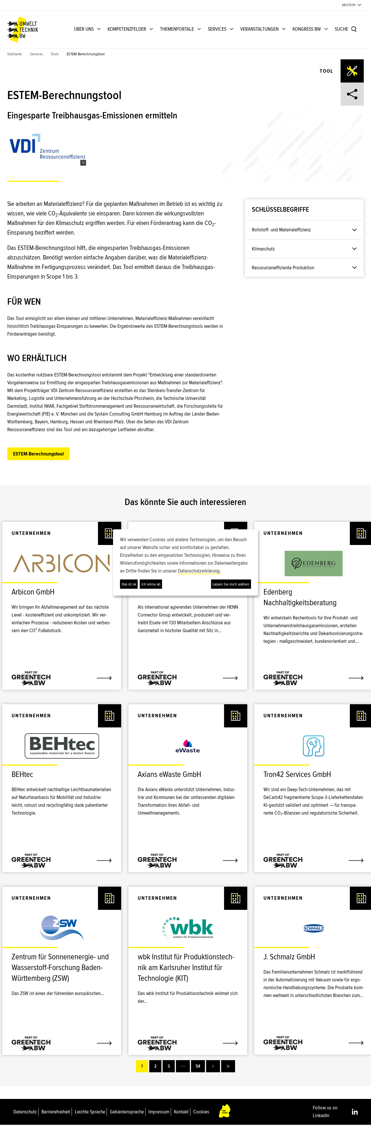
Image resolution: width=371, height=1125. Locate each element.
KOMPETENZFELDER (127, 29)
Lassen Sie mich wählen (230, 584)
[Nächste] (213, 1066)
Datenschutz (25, 1111)
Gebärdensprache (127, 1111)
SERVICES (217, 29)
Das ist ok (129, 584)
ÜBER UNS (84, 29)
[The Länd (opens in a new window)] (225, 1112)
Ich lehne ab (151, 584)
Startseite (14, 54)
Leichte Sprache (90, 1111)
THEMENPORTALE (177, 29)
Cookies (201, 1111)
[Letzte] (228, 1066)
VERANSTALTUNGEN (259, 29)
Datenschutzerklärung (199, 571)
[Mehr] (183, 1066)
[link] (62, 595)
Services (36, 54)
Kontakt (181, 1111)
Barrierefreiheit (55, 1111)
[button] (83, 163)
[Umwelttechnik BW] (22, 30)
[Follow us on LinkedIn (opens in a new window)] (355, 1112)
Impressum (158, 1111)
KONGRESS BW (306, 29)
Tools (55, 54)
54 (198, 1066)
